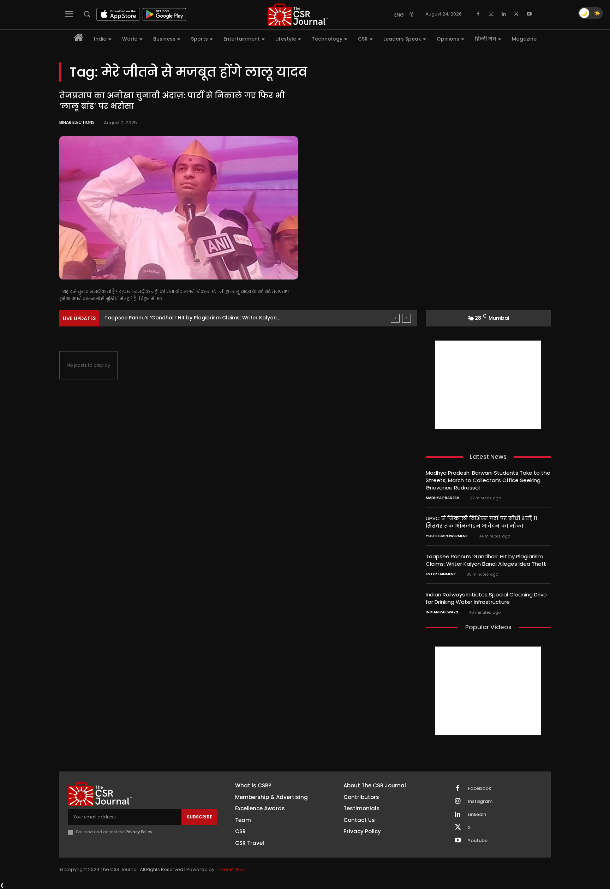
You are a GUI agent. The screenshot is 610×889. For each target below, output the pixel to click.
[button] (86, 13)
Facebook (479, 788)
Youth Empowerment (447, 536)
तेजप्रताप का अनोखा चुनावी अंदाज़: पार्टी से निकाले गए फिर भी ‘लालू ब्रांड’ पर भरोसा (172, 101)
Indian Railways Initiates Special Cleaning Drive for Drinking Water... (191, 317)
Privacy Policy (139, 832)
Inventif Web (231, 869)
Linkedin (477, 814)
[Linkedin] (504, 14)
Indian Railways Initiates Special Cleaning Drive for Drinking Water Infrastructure (486, 598)
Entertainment (441, 574)
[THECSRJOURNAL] (297, 15)
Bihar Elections (77, 122)
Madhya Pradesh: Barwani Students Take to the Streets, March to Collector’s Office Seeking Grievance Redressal (488, 480)
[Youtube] (529, 14)
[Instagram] (491, 14)
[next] (406, 318)
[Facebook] (478, 14)
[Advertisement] (488, 385)
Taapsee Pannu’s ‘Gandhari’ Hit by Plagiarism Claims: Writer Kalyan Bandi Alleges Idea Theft (486, 560)
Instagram (480, 801)
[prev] (395, 318)
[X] (516, 14)
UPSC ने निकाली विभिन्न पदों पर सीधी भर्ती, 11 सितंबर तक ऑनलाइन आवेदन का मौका (481, 522)
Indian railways (442, 612)
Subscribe (199, 817)
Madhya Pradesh (442, 497)
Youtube (478, 840)
